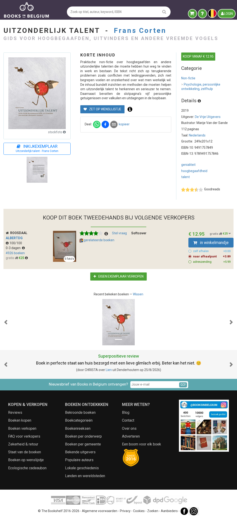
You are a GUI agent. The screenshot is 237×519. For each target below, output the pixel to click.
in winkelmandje (214, 242)
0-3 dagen (14, 248)
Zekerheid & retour (23, 444)
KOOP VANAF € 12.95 (198, 56)
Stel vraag (119, 233)
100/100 (15, 243)
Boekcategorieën (79, 420)
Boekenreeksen (77, 428)
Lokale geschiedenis (82, 468)
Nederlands (197, 135)
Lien (109, 370)
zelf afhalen (212, 251)
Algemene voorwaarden (99, 511)
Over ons (129, 428)
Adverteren (131, 436)
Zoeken (152, 511)
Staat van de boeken (24, 452)
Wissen (138, 294)
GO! (183, 384)
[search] (164, 11)
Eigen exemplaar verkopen (120, 276)
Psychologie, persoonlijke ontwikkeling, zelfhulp (200, 87)
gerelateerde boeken (98, 240)
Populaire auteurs (79, 460)
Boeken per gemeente (83, 444)
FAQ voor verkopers (24, 436)
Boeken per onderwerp (83, 436)
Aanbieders (169, 511)
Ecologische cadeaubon (27, 468)
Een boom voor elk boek (141, 444)
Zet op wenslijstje (104, 109)
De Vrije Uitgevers (208, 117)
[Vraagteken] (202, 13)
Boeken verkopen (22, 428)
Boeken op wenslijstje (26, 460)
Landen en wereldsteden (85, 476)
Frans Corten (140, 30)
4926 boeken (15, 253)
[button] (6, 322)
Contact (128, 420)
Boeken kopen (19, 420)
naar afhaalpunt (212, 256)
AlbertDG (14, 238)
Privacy (125, 511)
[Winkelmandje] (192, 13)
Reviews (15, 412)
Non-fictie (188, 78)
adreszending (212, 261)
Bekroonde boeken (80, 412)
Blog (125, 412)
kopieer (124, 124)
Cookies (139, 511)
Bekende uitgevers (80, 452)
